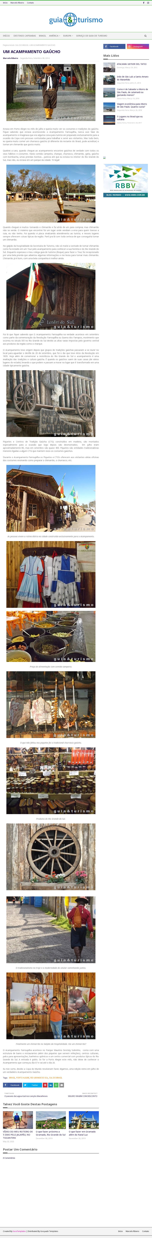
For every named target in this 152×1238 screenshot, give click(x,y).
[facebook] (143, 2)
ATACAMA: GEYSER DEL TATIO (132, 64)
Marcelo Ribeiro (17, 2)
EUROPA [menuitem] (67, 35)
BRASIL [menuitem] (42, 35)
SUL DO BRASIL (21, 45)
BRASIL (12, 1077)
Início (5, 2)
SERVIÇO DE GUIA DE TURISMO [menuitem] (91, 35)
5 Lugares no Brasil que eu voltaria (130, 118)
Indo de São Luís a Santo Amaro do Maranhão (132, 78)
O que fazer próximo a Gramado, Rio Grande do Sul (50, 1133)
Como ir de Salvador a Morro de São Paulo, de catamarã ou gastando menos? (132, 92)
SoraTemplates (19, 1231)
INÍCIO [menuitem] (6, 35)
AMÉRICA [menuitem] (53, 35)
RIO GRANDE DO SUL (39, 1077)
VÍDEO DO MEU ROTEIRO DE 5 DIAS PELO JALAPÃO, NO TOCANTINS (18, 1134)
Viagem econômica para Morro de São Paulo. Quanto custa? (132, 105)
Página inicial (8, 45)
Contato (30, 2)
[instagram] (148, 2)
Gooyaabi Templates (49, 1231)
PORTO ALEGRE (22, 1077)
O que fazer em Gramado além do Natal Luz (82, 1133)
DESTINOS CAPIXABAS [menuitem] (25, 35)
